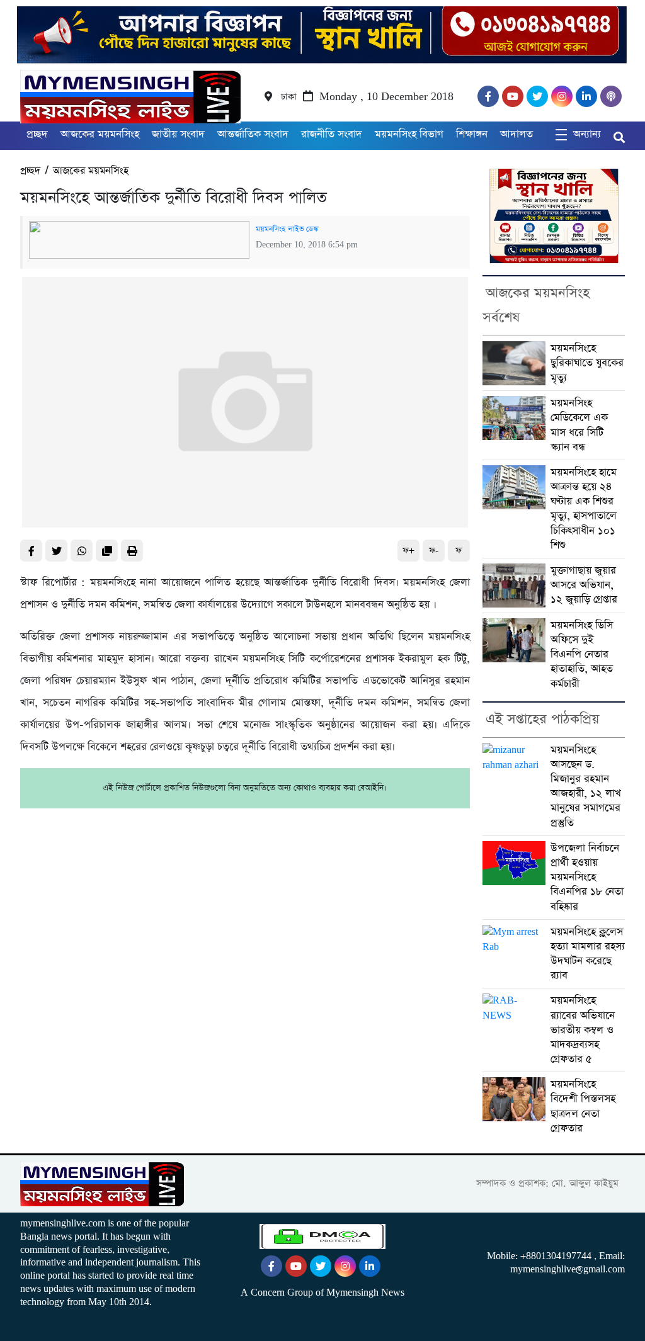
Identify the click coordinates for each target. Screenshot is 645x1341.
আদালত (516, 134)
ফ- (433, 551)
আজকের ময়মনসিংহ (99, 134)
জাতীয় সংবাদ (178, 134)
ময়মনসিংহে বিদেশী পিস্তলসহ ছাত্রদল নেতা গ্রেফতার (583, 1106)
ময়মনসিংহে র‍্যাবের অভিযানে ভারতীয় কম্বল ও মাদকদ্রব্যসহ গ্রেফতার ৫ (583, 1030)
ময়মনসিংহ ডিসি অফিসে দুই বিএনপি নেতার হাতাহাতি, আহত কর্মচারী (582, 654)
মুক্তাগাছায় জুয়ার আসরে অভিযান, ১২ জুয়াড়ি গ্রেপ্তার (584, 585)
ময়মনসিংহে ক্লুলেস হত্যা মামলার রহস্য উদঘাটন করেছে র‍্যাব (588, 954)
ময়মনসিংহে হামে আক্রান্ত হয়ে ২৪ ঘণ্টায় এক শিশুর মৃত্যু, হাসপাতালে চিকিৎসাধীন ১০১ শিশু (584, 509)
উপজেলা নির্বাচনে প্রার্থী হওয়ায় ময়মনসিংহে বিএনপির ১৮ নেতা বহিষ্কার (587, 877)
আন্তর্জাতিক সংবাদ (252, 134)
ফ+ (408, 551)
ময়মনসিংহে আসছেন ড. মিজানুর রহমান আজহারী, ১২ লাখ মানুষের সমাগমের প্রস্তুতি (586, 786)
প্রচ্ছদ (37, 134)
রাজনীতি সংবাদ (331, 134)
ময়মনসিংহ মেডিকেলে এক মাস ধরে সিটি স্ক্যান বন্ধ (579, 425)
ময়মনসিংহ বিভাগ (409, 134)
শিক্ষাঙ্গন (472, 134)
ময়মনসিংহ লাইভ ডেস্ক (287, 229)
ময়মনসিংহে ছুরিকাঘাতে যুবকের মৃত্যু (587, 363)
